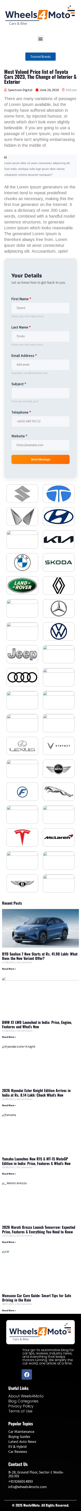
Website (19, 436)
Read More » (9, 968)
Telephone (21, 412)
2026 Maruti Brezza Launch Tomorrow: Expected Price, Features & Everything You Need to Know (38, 1229)
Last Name (21, 327)
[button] (40, 38)
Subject (18, 384)
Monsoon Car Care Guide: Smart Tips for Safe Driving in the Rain (36, 1298)
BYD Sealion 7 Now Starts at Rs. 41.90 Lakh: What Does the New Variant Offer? (39, 956)
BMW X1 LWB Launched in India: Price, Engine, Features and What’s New (37, 1024)
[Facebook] (27, 1374)
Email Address (24, 356)
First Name (21, 299)
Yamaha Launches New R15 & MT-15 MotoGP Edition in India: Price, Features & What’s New (36, 1161)
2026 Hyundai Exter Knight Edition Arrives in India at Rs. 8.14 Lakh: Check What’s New (36, 1093)
